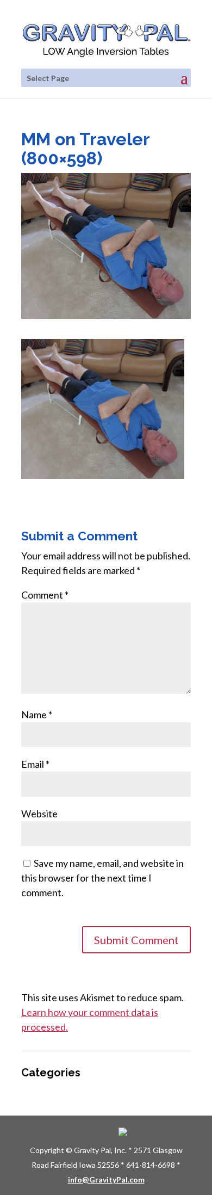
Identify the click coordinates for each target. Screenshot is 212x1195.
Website (39, 814)
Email (35, 764)
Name (36, 714)
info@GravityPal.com (106, 1179)
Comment (44, 595)
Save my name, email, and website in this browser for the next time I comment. (102, 877)
